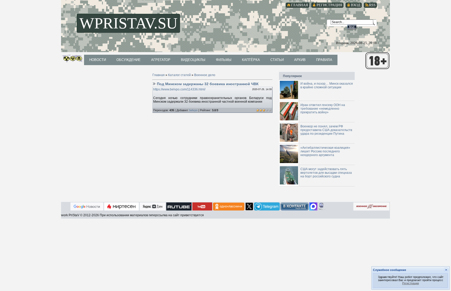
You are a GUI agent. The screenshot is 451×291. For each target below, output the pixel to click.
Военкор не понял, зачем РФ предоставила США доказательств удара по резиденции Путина (326, 130)
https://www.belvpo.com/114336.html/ (179, 89)
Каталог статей (179, 75)
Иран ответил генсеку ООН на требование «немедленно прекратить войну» (322, 108)
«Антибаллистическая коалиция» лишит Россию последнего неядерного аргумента (325, 151)
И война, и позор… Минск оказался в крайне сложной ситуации (326, 85)
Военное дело (204, 75)
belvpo (193, 110)
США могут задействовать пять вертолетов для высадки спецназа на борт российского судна (326, 172)
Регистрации (410, 283)
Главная (158, 75)
